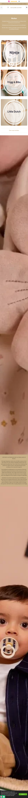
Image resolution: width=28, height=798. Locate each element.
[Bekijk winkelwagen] (26, 7)
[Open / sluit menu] (1, 7)
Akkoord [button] (22, 794)
